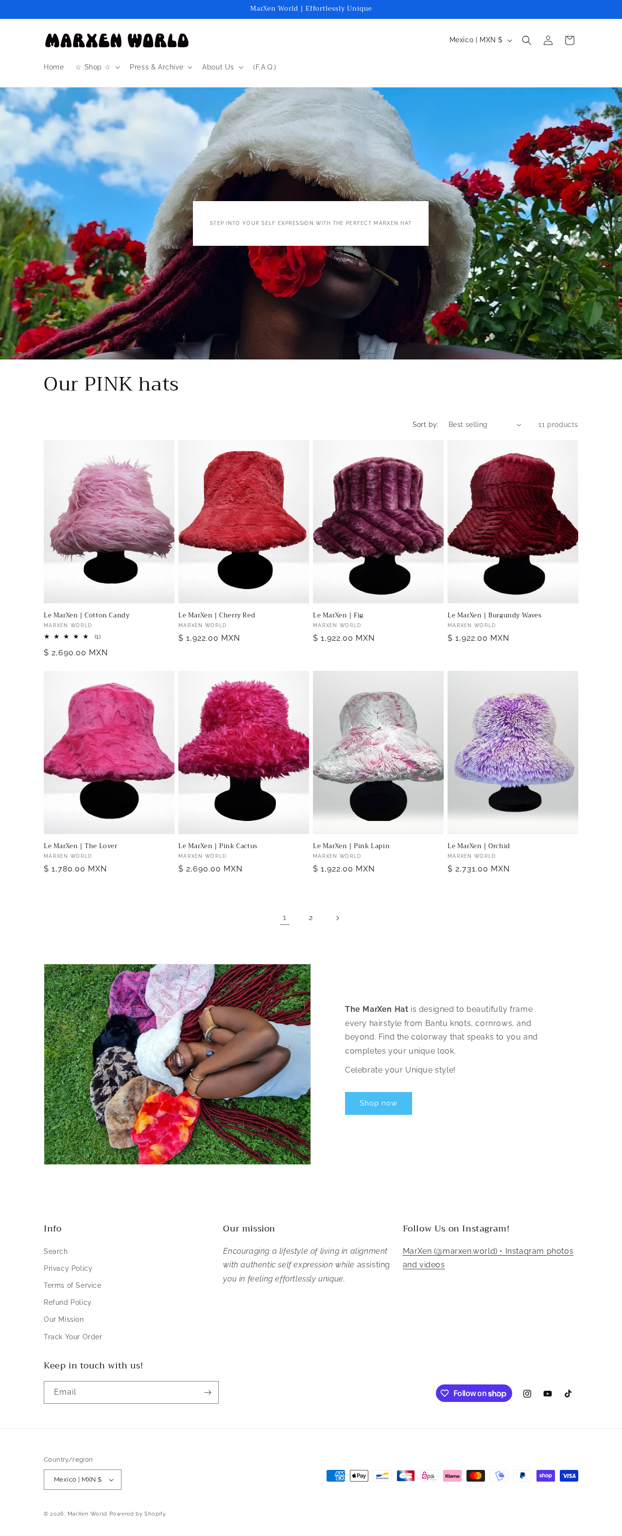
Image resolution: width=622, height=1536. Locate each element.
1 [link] (285, 917)
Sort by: (426, 424)
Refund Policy (68, 1302)
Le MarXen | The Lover (81, 846)
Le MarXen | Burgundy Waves (495, 616)
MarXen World (87, 1514)
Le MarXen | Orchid (479, 846)
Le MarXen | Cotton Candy (86, 616)
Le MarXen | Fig (338, 616)
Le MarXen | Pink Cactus (218, 846)
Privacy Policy (68, 1268)
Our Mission (64, 1319)
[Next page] (337, 918)
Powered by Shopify (137, 1514)
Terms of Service (73, 1285)
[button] (96, 67)
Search (56, 1251)
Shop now (378, 1103)
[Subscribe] (207, 1392)
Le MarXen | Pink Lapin (351, 846)
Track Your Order (73, 1337)
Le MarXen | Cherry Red (216, 616)
